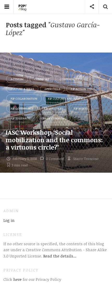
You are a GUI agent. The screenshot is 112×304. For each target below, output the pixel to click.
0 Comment (55, 158)
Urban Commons (53, 118)
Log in (9, 220)
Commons (41, 79)
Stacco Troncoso (86, 158)
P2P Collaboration (24, 98)
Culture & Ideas (22, 89)
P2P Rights (81, 108)
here (17, 279)
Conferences (69, 79)
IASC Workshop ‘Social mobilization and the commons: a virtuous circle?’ (54, 140)
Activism (17, 79)
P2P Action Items (83, 89)
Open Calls (52, 89)
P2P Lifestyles (53, 108)
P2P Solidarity (20, 118)
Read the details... (59, 255)
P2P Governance (22, 108)
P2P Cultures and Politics (66, 98)
